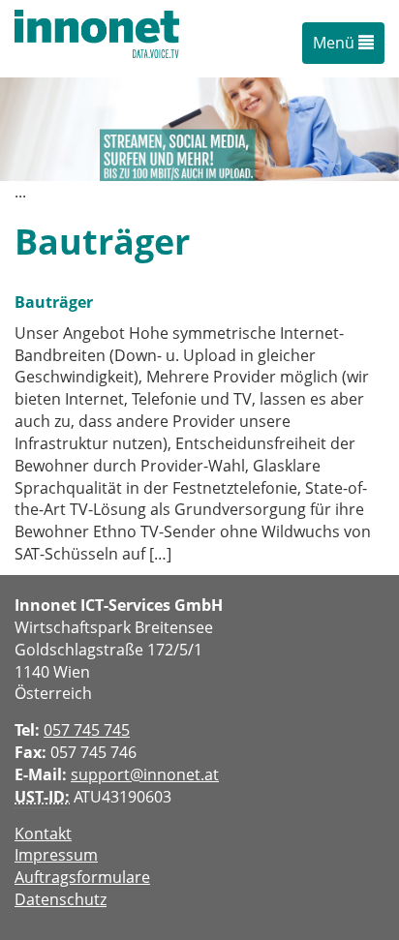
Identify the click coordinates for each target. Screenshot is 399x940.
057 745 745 (87, 730)
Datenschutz (61, 899)
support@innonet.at (145, 774)
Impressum (56, 854)
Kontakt (43, 833)
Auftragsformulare (82, 877)
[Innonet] (97, 38)
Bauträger (54, 302)
